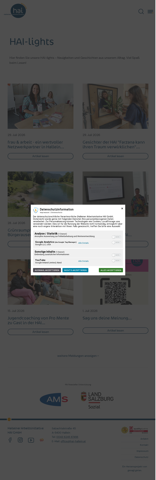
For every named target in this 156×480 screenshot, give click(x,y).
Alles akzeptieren (111, 270)
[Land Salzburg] (97, 400)
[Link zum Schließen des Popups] (122, 210)
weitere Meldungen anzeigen (77, 356)
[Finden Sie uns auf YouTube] (31, 440)
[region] (78, 249)
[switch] (116, 237)
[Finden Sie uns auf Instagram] (20, 440)
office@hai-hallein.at (73, 441)
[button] (113, 237)
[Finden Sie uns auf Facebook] (10, 440)
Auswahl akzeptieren (47, 270)
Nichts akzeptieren (75, 270)
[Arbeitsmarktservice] (58, 400)
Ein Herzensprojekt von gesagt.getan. (134, 468)
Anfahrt (144, 438)
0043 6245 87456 (67, 437)
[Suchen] (141, 11)
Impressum (44, 213)
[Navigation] (150, 11)
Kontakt (144, 444)
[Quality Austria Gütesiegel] (134, 430)
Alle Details (83, 243)
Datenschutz (56, 213)
